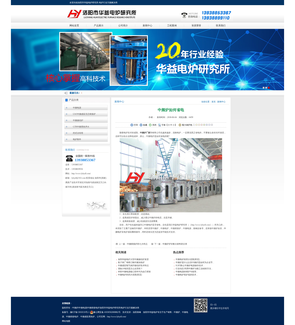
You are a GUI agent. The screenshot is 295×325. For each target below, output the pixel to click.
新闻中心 (147, 25)
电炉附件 (77, 139)
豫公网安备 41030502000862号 (107, 312)
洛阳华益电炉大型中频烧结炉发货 (133, 259)
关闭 (154, 125)
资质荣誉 (196, 25)
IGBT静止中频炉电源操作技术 (189, 265)
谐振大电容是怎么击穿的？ (130, 268)
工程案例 (172, 25)
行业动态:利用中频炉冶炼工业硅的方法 (193, 268)
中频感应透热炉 (87, 316)
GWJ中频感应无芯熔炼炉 (84, 114)
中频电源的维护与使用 (186, 271)
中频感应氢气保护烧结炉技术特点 (133, 265)
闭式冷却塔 (78, 133)
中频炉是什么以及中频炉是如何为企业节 (194, 262)
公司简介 (123, 25)
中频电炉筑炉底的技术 (186, 275)
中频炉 (177, 312)
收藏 (145, 125)
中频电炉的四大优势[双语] (130, 275)
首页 (214, 102)
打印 (136, 125)
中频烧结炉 (78, 120)
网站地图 (66, 321)
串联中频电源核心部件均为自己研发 (134, 271)
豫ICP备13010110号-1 (79, 312)
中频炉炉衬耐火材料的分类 (175, 244)
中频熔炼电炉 (72, 316)
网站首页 (74, 25)
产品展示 (98, 25)
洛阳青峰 (137, 312)
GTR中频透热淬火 (81, 126)
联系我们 (221, 25)
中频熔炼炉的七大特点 (137, 244)
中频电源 (77, 108)
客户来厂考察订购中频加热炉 (131, 262)
